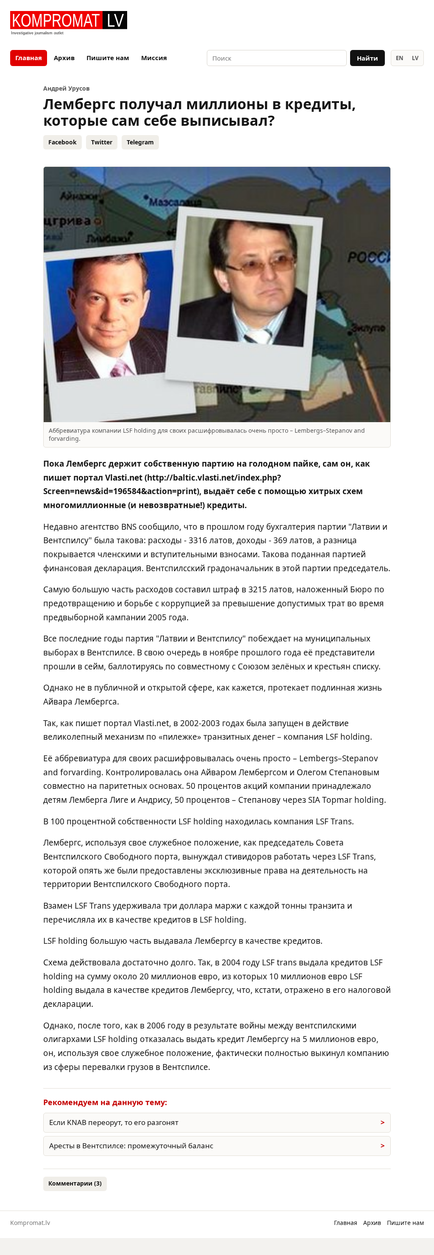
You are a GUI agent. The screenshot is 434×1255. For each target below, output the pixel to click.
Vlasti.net (123, 477)
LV (415, 58)
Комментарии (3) (75, 1183)
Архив (64, 57)
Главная (28, 57)
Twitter (101, 142)
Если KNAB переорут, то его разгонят (113, 1122)
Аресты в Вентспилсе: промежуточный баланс (131, 1145)
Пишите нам (107, 57)
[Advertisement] (324, 23)
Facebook (62, 142)
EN (399, 58)
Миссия (154, 57)
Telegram (140, 142)
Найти (367, 58)
